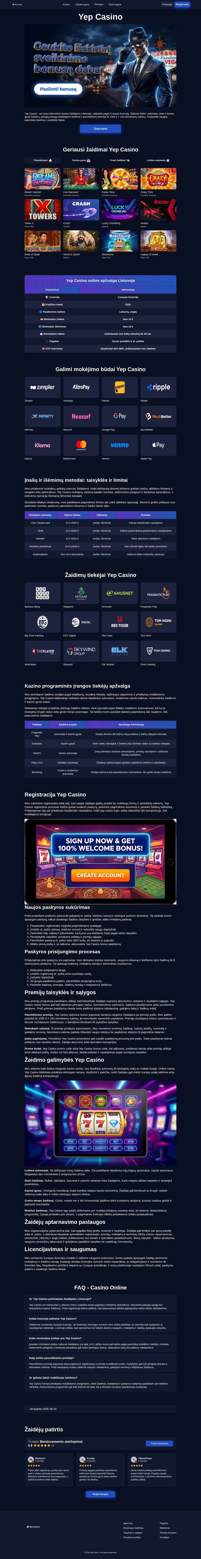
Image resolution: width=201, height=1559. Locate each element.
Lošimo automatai (156, 160)
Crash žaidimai (117, 160)
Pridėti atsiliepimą (159, 1443)
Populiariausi (41, 160)
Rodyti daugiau (100, 1494)
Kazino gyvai (79, 160)
